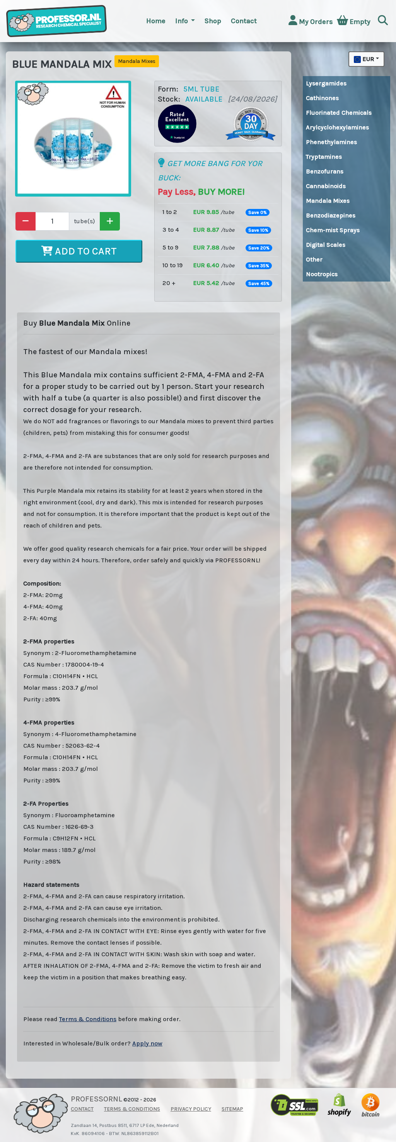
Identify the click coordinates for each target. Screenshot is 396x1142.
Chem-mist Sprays (333, 230)
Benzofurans (324, 171)
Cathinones (322, 98)
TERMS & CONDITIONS (132, 1109)
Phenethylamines (331, 142)
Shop (213, 21)
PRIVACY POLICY (191, 1109)
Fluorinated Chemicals (339, 112)
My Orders (315, 21)
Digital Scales (325, 244)
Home (156, 21)
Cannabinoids (326, 186)
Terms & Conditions (87, 1019)
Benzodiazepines (330, 215)
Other (314, 259)
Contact (244, 21)
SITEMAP (232, 1109)
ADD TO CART (85, 251)
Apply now (147, 1043)
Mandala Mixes (328, 200)
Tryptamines (324, 156)
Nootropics (322, 274)
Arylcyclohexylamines (337, 127)
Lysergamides (326, 83)
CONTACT (82, 1109)
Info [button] (182, 21)
